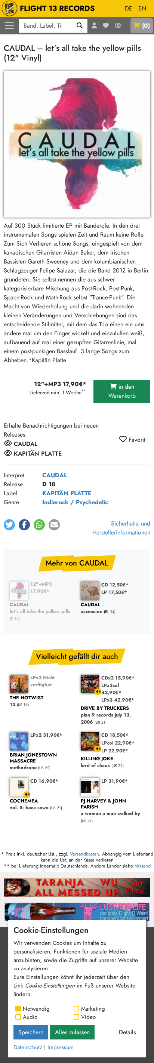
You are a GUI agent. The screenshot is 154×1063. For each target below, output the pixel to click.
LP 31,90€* (114, 781)
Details (127, 1032)
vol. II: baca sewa (29, 804)
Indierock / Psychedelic (75, 502)
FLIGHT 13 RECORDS (57, 8)
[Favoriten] (106, 25)
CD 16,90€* (44, 781)
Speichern (30, 1032)
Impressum (60, 1047)
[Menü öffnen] (9, 25)
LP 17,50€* (114, 592)
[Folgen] (118, 25)
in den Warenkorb (122, 391)
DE (128, 8)
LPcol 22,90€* (118, 742)
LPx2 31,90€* (46, 735)
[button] (9, 524)
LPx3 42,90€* (117, 699)
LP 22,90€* (114, 750)
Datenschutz (27, 1047)
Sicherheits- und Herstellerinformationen (121, 528)
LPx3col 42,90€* (111, 689)
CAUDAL (54, 475)
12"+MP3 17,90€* (41, 587)
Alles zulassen (72, 1032)
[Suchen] (79, 26)
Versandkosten (84, 853)
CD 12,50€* (115, 584)
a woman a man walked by (110, 807)
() (146, 25)
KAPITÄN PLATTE (67, 493)
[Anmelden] (94, 25)
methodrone (33, 761)
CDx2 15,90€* (118, 677)
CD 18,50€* (115, 735)
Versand (143, 865)
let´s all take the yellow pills (40, 608)
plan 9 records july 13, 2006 (106, 715)
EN (142, 8)
